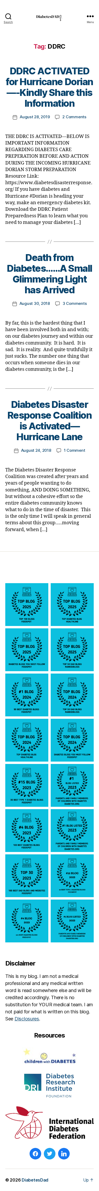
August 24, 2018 (36, 450)
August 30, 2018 (35, 303)
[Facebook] (35, 1154)
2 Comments (74, 116)
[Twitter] (50, 1154)
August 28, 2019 (35, 116)
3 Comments (75, 303)
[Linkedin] (64, 1154)
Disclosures (27, 1018)
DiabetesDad (35, 1180)
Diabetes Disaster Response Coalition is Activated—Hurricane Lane (49, 421)
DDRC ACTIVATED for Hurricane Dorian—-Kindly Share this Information (49, 87)
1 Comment (74, 450)
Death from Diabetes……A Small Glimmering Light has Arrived (49, 274)
